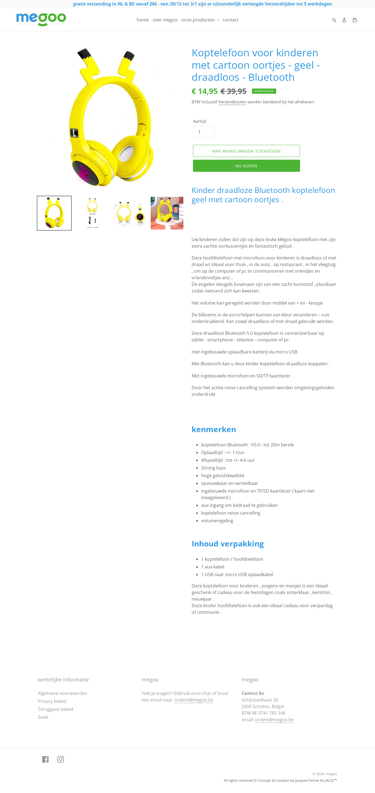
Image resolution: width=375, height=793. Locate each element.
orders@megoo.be (194, 700)
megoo (331, 773)
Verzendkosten (232, 101)
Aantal (199, 121)
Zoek (43, 717)
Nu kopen (247, 165)
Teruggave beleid (55, 709)
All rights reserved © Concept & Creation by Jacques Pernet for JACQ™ (280, 780)
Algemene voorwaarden (62, 693)
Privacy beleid (52, 701)
